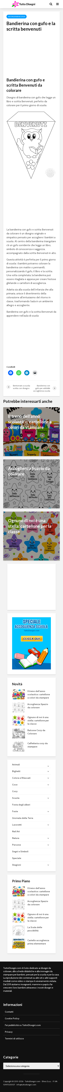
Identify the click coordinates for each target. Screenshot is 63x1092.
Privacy (9, 1031)
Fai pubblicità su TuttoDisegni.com (23, 1025)
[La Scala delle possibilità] (18, 930)
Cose (14, 784)
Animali (16, 764)
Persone (16, 844)
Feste (15, 811)
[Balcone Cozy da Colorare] (18, 733)
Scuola (15, 797)
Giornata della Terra (22, 818)
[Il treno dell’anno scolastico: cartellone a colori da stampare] (31, 431)
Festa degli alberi (21, 804)
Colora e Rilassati (21, 777)
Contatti (9, 1011)
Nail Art (16, 831)
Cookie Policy (12, 1018)
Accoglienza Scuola (16, 16)
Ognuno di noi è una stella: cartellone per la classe (38, 720)
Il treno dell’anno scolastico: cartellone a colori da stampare (38, 694)
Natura (15, 838)
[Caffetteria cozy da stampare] (18, 746)
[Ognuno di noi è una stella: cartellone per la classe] (31, 535)
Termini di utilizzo (14, 1038)
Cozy (15, 791)
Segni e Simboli (20, 851)
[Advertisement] (31, 54)
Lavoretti (17, 824)
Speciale (16, 858)
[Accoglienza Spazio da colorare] (31, 483)
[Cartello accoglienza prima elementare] (18, 943)
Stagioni (16, 864)
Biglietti (16, 771)
